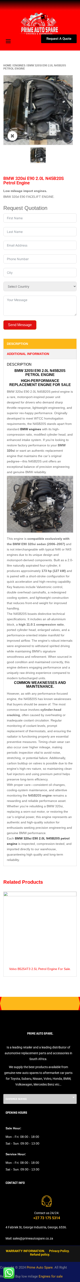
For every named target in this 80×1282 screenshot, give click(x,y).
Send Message (20, 325)
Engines (19, 65)
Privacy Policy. (59, 1251)
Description (17, 344)
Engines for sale (51, 1276)
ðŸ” (12, 135)
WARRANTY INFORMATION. (25, 1251)
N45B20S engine (40, 795)
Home (7, 65)
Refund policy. (40, 1254)
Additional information (28, 354)
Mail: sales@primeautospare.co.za (29, 1238)
